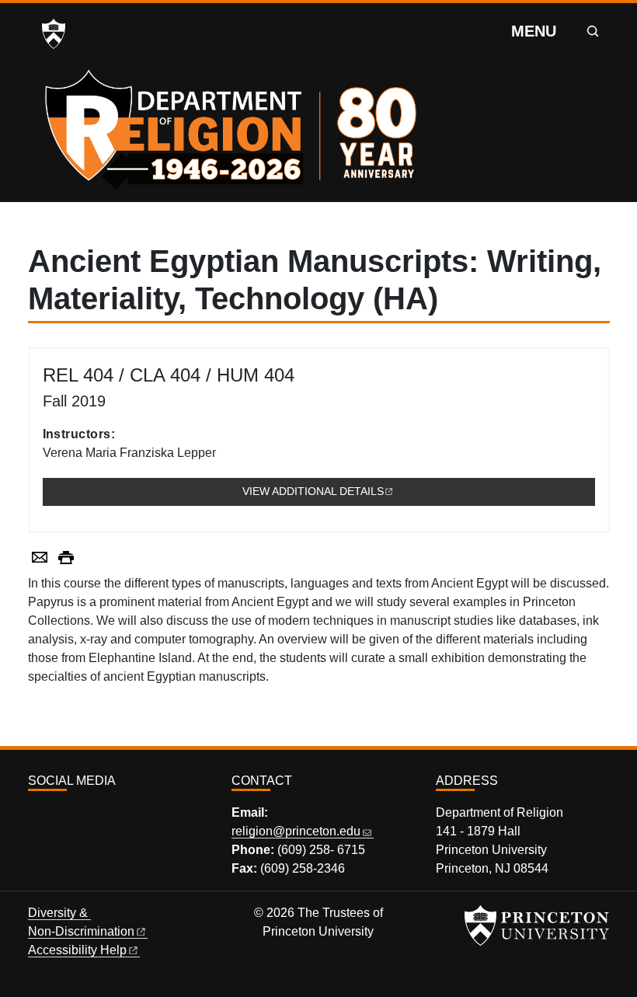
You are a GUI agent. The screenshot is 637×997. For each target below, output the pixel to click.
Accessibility (77, 950)
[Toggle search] (593, 31)
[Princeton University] (53, 34)
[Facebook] (52, 814)
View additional (418, 491)
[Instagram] (35, 814)
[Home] (234, 124)
